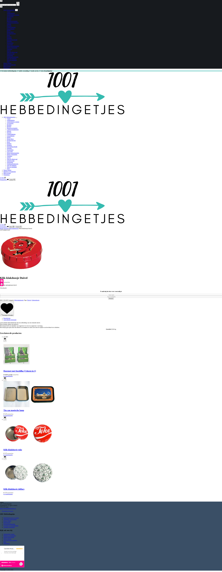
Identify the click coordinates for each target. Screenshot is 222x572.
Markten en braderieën (9, 171)
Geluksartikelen (11, 134)
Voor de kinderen (11, 165)
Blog (4, 542)
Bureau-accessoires (12, 128)
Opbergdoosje (35, 300)
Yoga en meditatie (12, 167)
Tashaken (9, 156)
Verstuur (111, 298)
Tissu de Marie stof (12, 159)
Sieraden (9, 148)
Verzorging (10, 162)
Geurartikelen (10, 136)
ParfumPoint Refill (12, 146)
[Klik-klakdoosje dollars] (29, 485)
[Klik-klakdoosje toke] (29, 446)
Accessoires (10, 123)
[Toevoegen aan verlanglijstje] (4, 340)
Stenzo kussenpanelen (13, 153)
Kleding (9, 143)
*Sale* (9, 118)
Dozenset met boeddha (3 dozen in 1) (19, 371)
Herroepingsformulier (9, 524)
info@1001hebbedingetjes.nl (8, 508)
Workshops (6, 175)
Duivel (29, 300)
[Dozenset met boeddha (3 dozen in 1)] (16, 367)
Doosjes (9, 132)
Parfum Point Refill (8, 537)
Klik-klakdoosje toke (12, 450)
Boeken (9, 126)
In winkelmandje (8, 376)
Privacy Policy (7, 521)
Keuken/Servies (11, 140)
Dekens (9, 131)
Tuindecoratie (10, 161)
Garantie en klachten (9, 527)
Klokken (9, 145)
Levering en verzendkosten (10, 525)
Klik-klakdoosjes (19, 300)
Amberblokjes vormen (13, 122)
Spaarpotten (10, 150)
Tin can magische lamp (13, 410)
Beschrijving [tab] (6, 318)
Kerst (8, 142)
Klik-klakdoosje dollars (13, 489)
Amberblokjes (11, 120)
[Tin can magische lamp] (29, 406)
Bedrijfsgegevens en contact (11, 518)
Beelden (9, 125)
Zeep (8, 168)
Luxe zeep (10, 151)
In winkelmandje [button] (8, 415)
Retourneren (6, 522)
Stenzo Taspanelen (12, 154)
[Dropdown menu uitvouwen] (16, 117)
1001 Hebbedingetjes (9, 117)
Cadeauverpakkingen (13, 129)
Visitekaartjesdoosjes (12, 164)
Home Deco (10, 139)
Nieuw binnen (7, 170)
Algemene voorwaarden (10, 519)
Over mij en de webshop (10, 540)
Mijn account (7, 173)
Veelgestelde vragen (8, 534)
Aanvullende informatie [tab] (9, 320)
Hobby (9, 137)
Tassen (9, 157)
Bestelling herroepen (7, 511)
